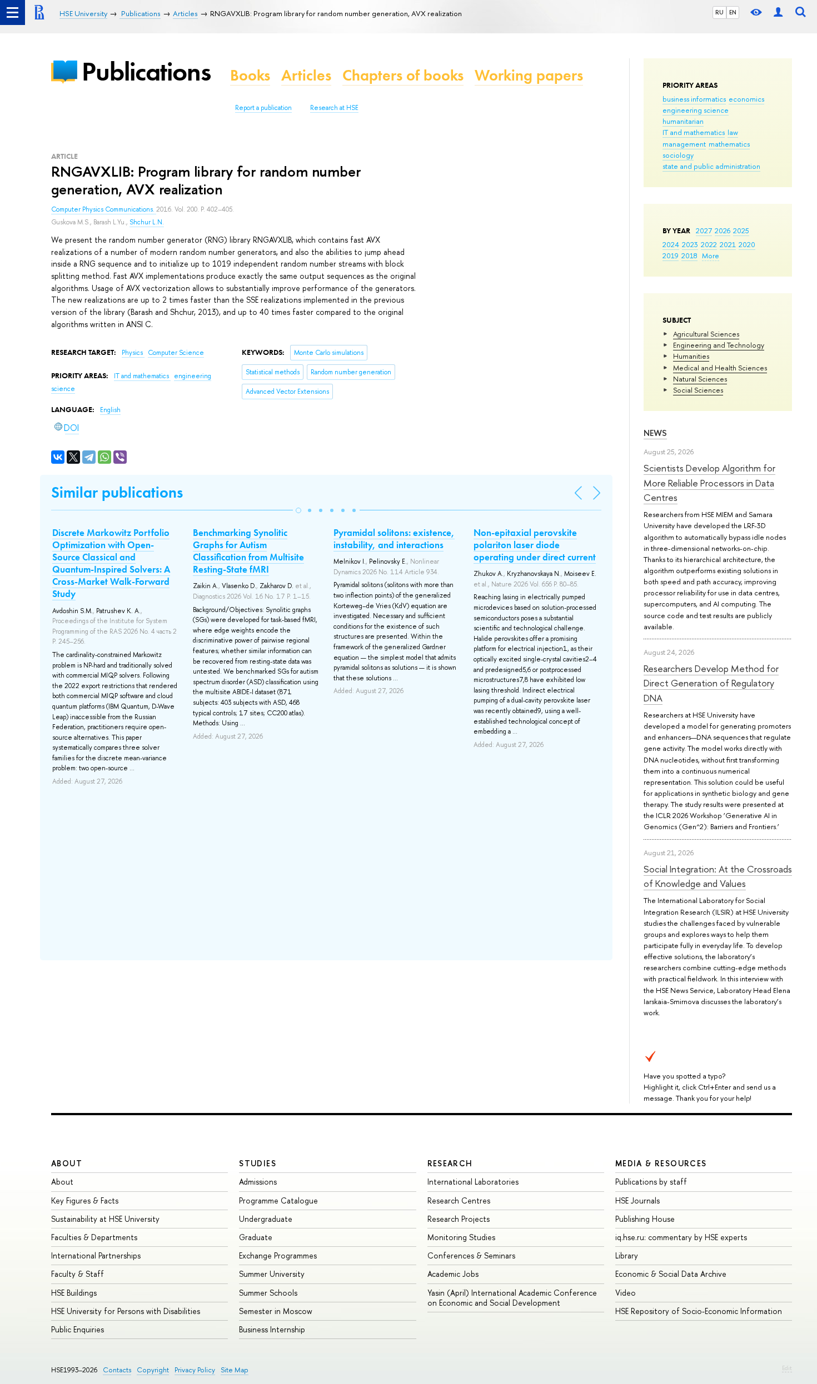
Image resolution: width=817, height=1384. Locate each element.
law (733, 132)
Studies (257, 1163)
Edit (787, 1368)
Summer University (272, 1273)
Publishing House (645, 1218)
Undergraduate (265, 1218)
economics (746, 99)
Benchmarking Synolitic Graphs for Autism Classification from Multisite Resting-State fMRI (248, 550)
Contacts (117, 1370)
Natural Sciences (700, 379)
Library (626, 1255)
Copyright (153, 1370)
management (684, 144)
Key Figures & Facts (84, 1200)
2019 (670, 255)
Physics (133, 352)
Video (625, 1292)
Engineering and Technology (718, 345)
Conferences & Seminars (471, 1255)
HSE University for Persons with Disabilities (125, 1311)
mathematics (729, 144)
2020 (747, 244)
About (66, 1163)
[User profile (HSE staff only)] (778, 12)
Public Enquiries (77, 1329)
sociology (678, 155)
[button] (298, 510)
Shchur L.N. (146, 222)
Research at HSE (334, 107)
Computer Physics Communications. (103, 209)
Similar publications (117, 492)
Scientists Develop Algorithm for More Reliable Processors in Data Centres (709, 483)
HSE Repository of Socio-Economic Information (698, 1311)
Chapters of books (403, 75)
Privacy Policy (195, 1370)
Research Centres (458, 1200)
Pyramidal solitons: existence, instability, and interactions (394, 538)
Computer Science (176, 352)
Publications (146, 71)
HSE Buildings (74, 1292)
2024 (670, 244)
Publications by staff (651, 1181)
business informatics (694, 99)
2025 (741, 230)
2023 (690, 244)
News (655, 433)
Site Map (234, 1370)
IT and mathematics (693, 132)
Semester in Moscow (275, 1311)
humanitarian (683, 121)
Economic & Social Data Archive (670, 1273)
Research (450, 1163)
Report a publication (263, 107)
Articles (306, 75)
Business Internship (272, 1329)
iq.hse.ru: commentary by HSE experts (681, 1237)
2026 (722, 230)
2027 (704, 230)
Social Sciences (698, 390)
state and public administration (711, 166)
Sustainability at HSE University (105, 1218)
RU (719, 12)
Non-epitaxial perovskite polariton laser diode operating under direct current (535, 544)
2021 (728, 244)
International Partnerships (96, 1255)
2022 (709, 244)
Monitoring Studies (461, 1237)
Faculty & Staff (77, 1273)
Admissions (258, 1181)
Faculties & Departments (94, 1237)
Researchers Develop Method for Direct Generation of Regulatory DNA (711, 683)
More (710, 255)
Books (250, 75)
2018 (689, 255)
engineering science (695, 110)
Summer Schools (268, 1292)
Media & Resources (661, 1163)
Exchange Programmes (278, 1255)
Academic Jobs (453, 1273)
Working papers (529, 75)
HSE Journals (637, 1200)
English (110, 409)
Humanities (691, 356)
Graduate (255, 1237)
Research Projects (458, 1218)
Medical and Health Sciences (720, 368)
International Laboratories (473, 1181)
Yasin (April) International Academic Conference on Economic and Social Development (512, 1297)
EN (732, 12)
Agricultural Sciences (706, 334)
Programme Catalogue (278, 1200)
